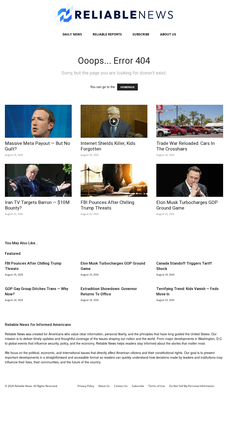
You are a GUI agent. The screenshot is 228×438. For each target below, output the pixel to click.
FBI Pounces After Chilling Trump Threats (107, 205)
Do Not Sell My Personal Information (191, 386)
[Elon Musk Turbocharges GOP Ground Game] (189, 180)
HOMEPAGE (127, 87)
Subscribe (140, 34)
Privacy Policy (85, 386)
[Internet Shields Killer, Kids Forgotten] (114, 121)
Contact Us (121, 386)
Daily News (72, 34)
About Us (168, 34)
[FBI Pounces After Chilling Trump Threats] (114, 180)
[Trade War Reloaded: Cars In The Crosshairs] (189, 121)
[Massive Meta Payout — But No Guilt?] (38, 121)
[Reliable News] (114, 15)
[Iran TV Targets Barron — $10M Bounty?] (38, 180)
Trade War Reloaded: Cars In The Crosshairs (185, 146)
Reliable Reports (107, 34)
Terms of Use (156, 386)
